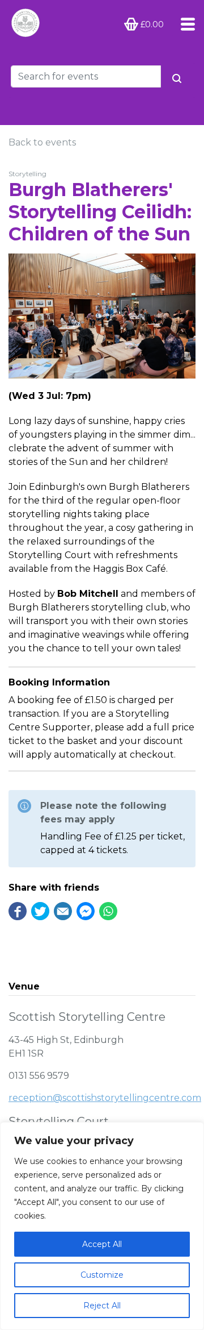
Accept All (102, 1244)
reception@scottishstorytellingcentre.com (104, 1097)
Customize (102, 1275)
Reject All (102, 1305)
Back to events (42, 142)
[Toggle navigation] (184, 24)
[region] (102, 1226)
